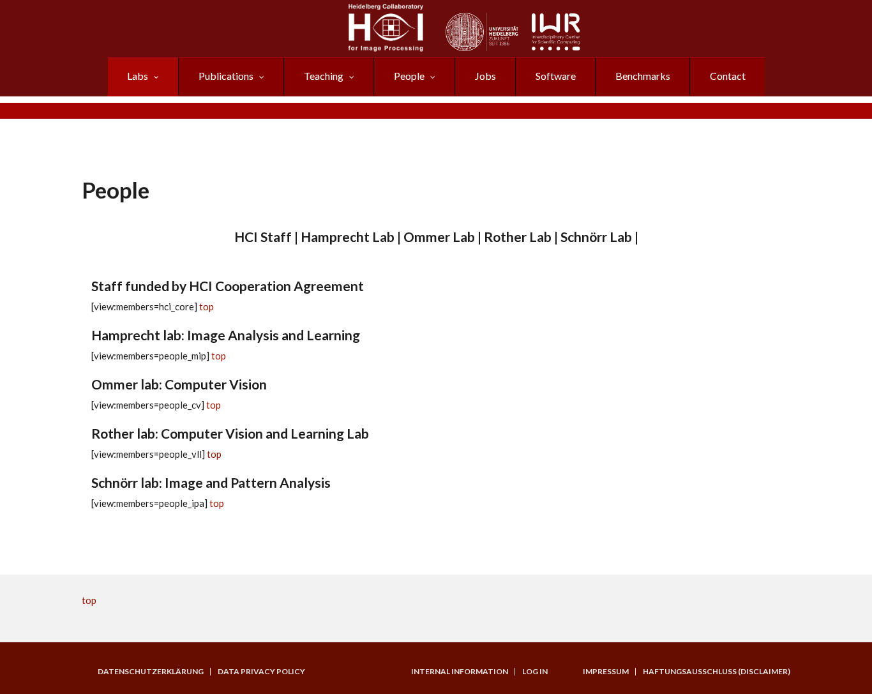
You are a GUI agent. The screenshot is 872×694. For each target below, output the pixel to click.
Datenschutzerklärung (151, 671)
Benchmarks (642, 76)
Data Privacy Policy (261, 671)
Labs (137, 76)
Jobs (485, 76)
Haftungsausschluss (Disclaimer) (716, 671)
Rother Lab (518, 237)
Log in (535, 671)
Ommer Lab (439, 237)
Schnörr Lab (596, 237)
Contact (728, 76)
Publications (226, 76)
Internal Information (459, 671)
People (409, 76)
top (206, 306)
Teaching (323, 76)
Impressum (606, 671)
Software (556, 76)
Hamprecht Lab (348, 237)
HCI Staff (263, 237)
